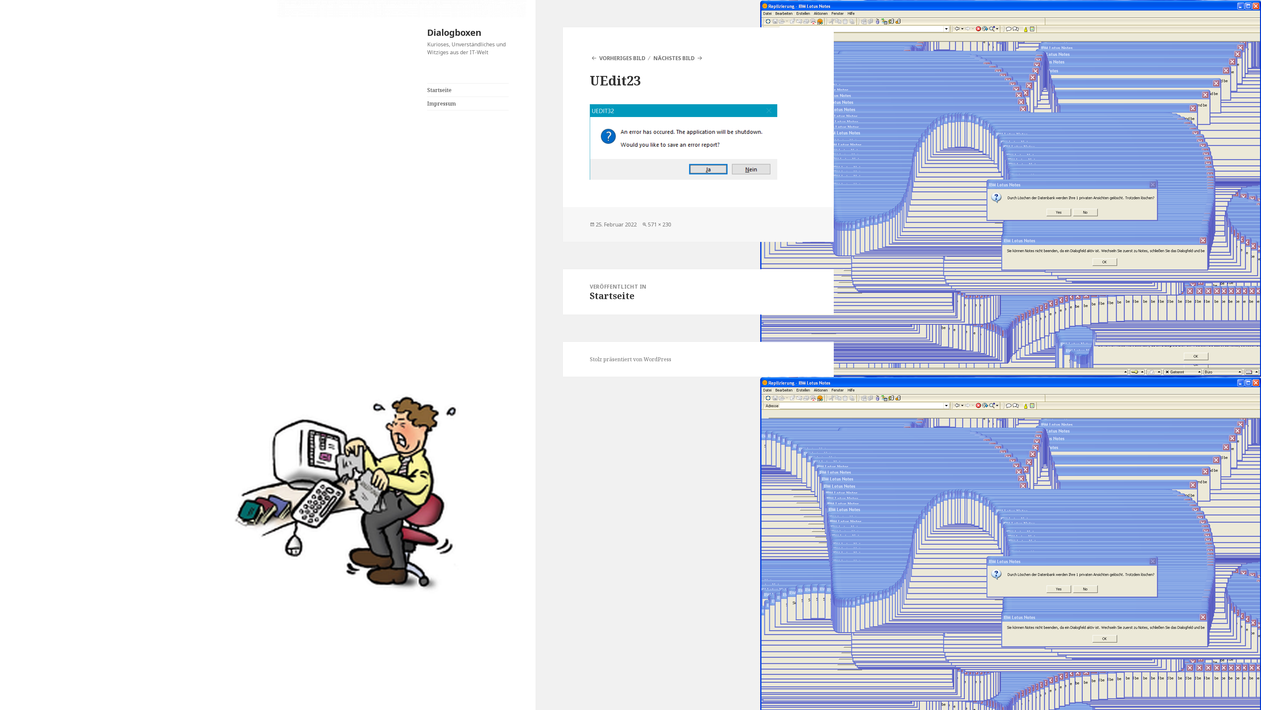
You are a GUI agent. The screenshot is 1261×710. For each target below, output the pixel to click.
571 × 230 (659, 224)
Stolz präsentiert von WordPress (630, 359)
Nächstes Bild (674, 58)
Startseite (439, 90)
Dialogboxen (454, 32)
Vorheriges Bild (622, 58)
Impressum (441, 103)
